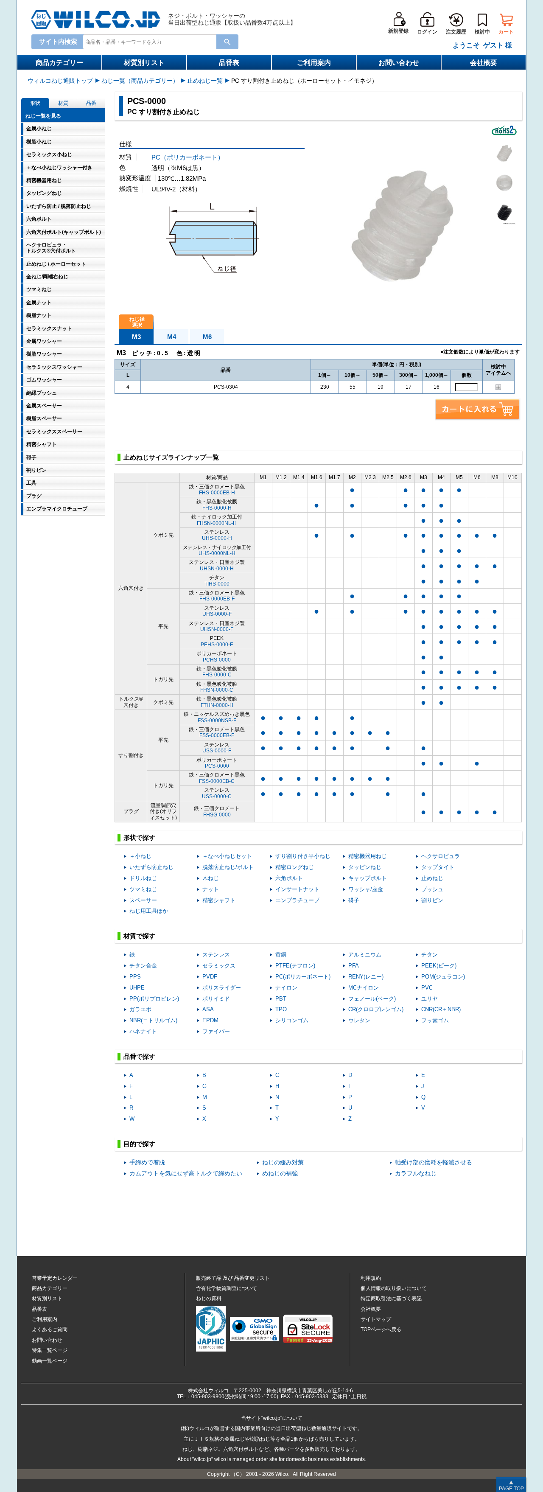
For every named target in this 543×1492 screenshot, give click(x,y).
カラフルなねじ (416, 1173)
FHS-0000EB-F (217, 599)
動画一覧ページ (49, 1361)
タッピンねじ (364, 867)
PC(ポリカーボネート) (302, 976)
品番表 (229, 62)
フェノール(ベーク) (372, 999)
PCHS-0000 (217, 660)
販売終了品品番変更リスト (233, 1278)
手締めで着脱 (147, 1162)
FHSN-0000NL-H (217, 523)
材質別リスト (144, 62)
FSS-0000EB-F (216, 735)
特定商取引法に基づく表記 (391, 1298)
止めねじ (432, 878)
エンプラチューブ (297, 900)
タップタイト (437, 867)
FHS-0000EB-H (217, 493)
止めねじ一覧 (205, 80)
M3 (136, 336)
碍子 (353, 900)
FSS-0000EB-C (217, 781)
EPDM (210, 1020)
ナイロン (286, 987)
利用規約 (371, 1278)
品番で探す (139, 1056)
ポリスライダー (221, 987)
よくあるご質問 (49, 1329)
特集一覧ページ (49, 1350)
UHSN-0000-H (217, 569)
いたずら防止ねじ (151, 867)
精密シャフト (218, 900)
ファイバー (216, 1031)
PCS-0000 (217, 766)
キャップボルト (367, 878)
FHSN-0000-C (216, 690)
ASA (208, 1009)
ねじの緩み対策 (283, 1162)
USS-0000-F (216, 751)
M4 (171, 336)
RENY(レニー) (365, 976)
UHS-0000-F (217, 614)
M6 (207, 336)
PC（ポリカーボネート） (187, 157)
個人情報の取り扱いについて (394, 1288)
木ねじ (210, 878)
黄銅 (280, 954)
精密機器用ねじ (367, 856)
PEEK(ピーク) (438, 965)
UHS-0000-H (217, 538)
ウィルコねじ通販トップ (60, 80)
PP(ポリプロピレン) (154, 999)
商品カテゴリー (59, 62)
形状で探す (139, 837)
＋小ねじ (140, 856)
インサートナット (297, 889)
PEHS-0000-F (217, 645)
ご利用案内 (314, 62)
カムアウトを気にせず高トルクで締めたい (185, 1173)
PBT (280, 999)
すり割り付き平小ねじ (302, 856)
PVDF (209, 976)
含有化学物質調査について (226, 1288)
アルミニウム (364, 954)
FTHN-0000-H (217, 705)
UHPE (137, 987)
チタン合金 (143, 965)
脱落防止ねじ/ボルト (228, 867)
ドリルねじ (143, 878)
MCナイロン (363, 987)
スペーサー (143, 900)
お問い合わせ (398, 62)
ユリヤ (429, 999)
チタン (429, 954)
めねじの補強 (280, 1173)
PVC (427, 987)
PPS (135, 976)
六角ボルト (289, 878)
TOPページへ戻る (381, 1329)
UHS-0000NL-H (217, 553)
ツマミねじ (143, 889)
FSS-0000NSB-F (217, 721)
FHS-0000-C (217, 675)
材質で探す (139, 936)
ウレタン (359, 1020)
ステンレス (216, 954)
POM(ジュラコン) (443, 976)
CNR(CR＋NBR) (441, 1009)
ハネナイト (143, 1031)
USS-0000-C (217, 796)
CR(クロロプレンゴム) (375, 1009)
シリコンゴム (291, 1020)
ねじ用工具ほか (148, 911)
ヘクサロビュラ (440, 856)
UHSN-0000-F (216, 629)
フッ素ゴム (435, 1020)
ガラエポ (140, 1009)
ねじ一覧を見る (43, 116)
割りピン (432, 900)
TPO (281, 1009)
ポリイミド (216, 999)
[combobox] (151, 41)
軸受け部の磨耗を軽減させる (433, 1162)
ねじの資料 (208, 1298)
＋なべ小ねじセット (227, 856)
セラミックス (218, 965)
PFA (353, 965)
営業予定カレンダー (55, 1278)
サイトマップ (376, 1319)
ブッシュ (432, 889)
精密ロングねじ (294, 867)
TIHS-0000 (217, 584)
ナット (210, 889)
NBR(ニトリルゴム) (153, 1020)
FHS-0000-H (217, 508)
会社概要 (483, 62)
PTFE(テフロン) (295, 965)
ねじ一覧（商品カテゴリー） (140, 80)
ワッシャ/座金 (365, 889)
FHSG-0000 (217, 815)
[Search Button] (227, 41)
